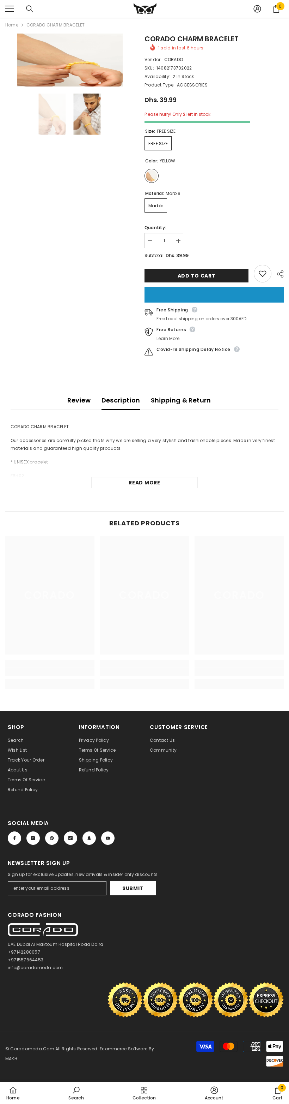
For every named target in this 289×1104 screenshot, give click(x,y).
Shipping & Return (181, 400)
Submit (132, 888)
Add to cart (197, 275)
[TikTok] (70, 838)
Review (79, 400)
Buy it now (214, 295)
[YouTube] (108, 838)
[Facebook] (14, 838)
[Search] (29, 9)
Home (11, 25)
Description (121, 400)
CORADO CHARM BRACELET (191, 39)
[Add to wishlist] (262, 273)
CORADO (173, 59)
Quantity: (155, 228)
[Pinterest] (52, 838)
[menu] (9, 9)
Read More (144, 482)
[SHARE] (277, 273)
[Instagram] (33, 838)
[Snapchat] (89, 838)
